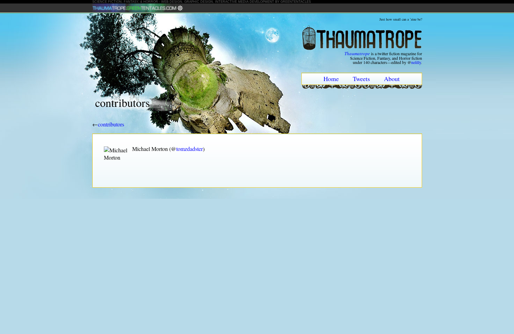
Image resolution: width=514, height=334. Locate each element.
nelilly (416, 62)
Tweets (361, 78)
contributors (111, 124)
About (392, 78)
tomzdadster (189, 148)
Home (331, 78)
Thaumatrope (357, 53)
